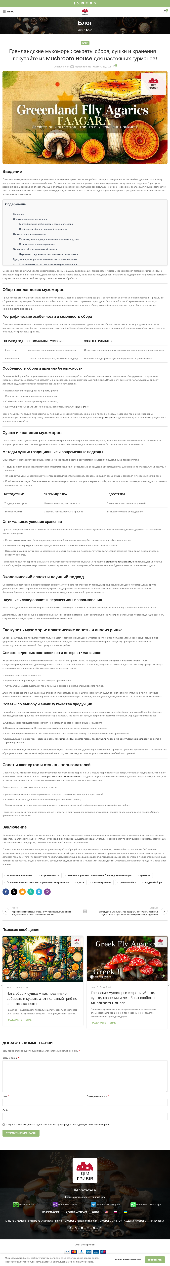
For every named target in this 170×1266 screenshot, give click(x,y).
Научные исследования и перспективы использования (48, 254)
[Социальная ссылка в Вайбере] (95, 3)
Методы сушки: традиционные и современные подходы (49, 239)
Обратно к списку (85, 911)
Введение (18, 213)
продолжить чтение (19, 1019)
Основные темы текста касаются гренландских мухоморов (38, 882)
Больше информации (128, 1259)
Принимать (155, 1259)
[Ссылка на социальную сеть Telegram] (91, 3)
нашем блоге (82, 406)
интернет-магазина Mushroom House (62, 776)
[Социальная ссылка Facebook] (74, 3)
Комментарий (10, 1057)
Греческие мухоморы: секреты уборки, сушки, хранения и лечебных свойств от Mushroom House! (124, 998)
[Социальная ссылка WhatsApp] (87, 3)
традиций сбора (153, 882)
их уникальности (50, 875)
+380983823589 (87, 1189)
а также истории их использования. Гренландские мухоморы (99, 875)
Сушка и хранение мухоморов (29, 234)
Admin (13, 977)
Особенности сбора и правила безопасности (43, 229)
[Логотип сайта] (85, 11)
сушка (80, 882)
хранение (145, 875)
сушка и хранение (101, 882)
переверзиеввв (83, 66)
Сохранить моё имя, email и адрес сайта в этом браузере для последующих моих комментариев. (58, 1124)
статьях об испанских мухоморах (123, 561)
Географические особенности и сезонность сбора (46, 223)
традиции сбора (128, 882)
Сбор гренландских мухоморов (30, 218)
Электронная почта (98, 1096)
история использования (20, 875)
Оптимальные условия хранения (37, 244)
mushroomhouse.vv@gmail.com (89, 1196)
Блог (89, 29)
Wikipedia (110, 417)
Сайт (5, 1110)
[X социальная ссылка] (78, 3)
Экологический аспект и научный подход (35, 249)
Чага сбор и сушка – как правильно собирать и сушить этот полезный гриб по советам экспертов (42, 998)
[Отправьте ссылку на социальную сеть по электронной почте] (83, 3)
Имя (5, 1096)
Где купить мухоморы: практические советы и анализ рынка (45, 259)
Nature (112, 614)
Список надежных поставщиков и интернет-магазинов (48, 264)
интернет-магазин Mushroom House (128, 660)
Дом (80, 29)
